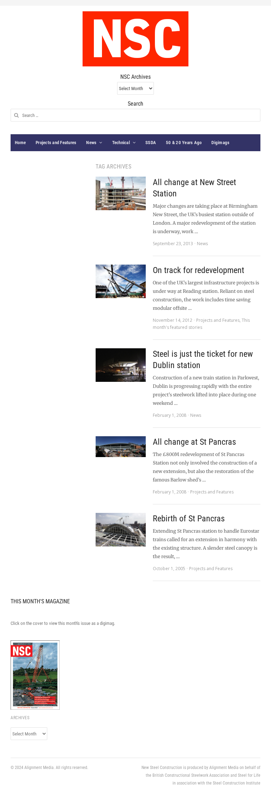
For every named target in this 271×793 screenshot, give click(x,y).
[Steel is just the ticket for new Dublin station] (121, 365)
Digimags (220, 142)
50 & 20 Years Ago (183, 142)
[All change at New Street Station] (121, 193)
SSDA (150, 142)
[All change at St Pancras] (121, 446)
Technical (121, 142)
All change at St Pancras (194, 442)
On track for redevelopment (198, 270)
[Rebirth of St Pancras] (121, 529)
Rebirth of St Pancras (189, 518)
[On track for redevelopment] (121, 281)
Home (20, 142)
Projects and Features (56, 142)
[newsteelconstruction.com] (135, 38)
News (91, 142)
